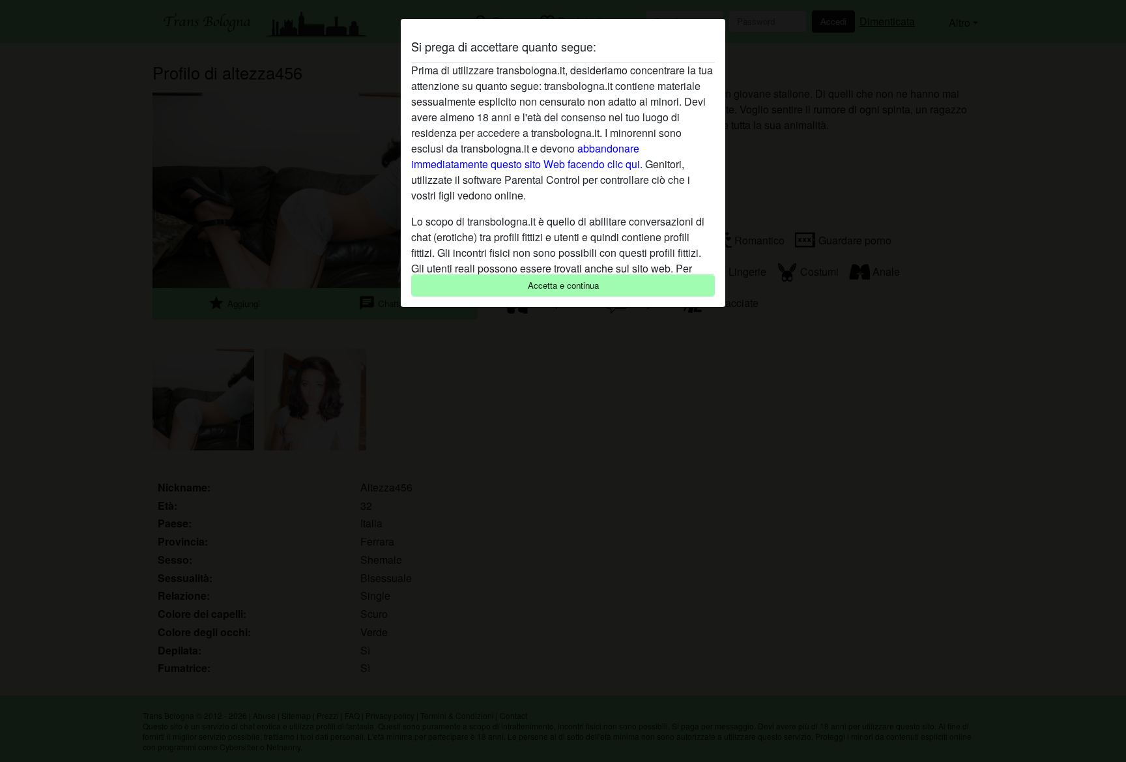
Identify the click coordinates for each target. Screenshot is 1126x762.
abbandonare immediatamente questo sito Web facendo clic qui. (526, 156)
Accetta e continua (563, 285)
